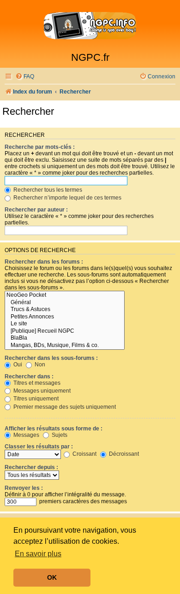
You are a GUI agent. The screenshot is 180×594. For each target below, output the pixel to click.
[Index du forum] (90, 25)
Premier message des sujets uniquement (64, 407)
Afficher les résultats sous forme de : (53, 428)
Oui (17, 364)
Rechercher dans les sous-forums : (51, 358)
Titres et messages (36, 383)
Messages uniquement (41, 391)
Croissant (83, 454)
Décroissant (123, 454)
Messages (25, 435)
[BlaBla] (65, 338)
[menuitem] (24, 77)
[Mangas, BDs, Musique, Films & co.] (65, 345)
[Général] (65, 302)
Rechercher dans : (29, 376)
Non (39, 364)
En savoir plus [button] (38, 554)
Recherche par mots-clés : (40, 147)
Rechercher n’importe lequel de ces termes (66, 197)
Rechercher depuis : (31, 467)
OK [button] (52, 577)
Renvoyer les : (24, 488)
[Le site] (65, 324)
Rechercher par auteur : (36, 209)
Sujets (58, 435)
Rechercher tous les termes (47, 190)
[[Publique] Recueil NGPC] (65, 331)
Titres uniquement (35, 398)
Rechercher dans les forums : (44, 262)
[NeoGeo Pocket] (65, 295)
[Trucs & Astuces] (65, 309)
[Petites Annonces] (65, 317)
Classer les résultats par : (39, 446)
